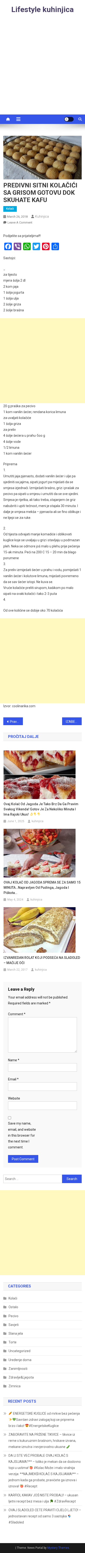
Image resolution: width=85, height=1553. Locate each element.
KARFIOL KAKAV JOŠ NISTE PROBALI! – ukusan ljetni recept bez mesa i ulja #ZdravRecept (43, 1498)
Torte (12, 1342)
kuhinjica (42, 216)
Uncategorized (19, 1351)
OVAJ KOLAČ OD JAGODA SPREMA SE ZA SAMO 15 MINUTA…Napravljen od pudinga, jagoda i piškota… (42, 887)
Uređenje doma (19, 1360)
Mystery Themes (58, 1547)
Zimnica (14, 1386)
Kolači (10, 208)
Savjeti (13, 1325)
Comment (17, 1014)
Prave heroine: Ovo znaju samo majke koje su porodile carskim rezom (16, 722)
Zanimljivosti (17, 1369)
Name (13, 1060)
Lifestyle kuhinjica (42, 9)
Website (14, 1098)
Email (13, 1079)
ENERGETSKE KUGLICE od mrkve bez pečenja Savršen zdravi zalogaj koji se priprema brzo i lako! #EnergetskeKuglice (44, 1420)
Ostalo (13, 1307)
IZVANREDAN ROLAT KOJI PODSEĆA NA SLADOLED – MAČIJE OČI (42, 960)
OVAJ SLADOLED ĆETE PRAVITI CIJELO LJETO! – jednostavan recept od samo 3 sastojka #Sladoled (44, 1516)
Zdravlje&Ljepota (21, 1377)
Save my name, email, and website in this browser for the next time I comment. (22, 1135)
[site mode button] (69, 119)
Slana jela (15, 1333)
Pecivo (13, 1316)
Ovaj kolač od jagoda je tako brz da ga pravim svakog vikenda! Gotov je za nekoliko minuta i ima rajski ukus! (41, 809)
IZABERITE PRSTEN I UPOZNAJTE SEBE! (74, 722)
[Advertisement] (42, 69)
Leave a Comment (20, 222)
